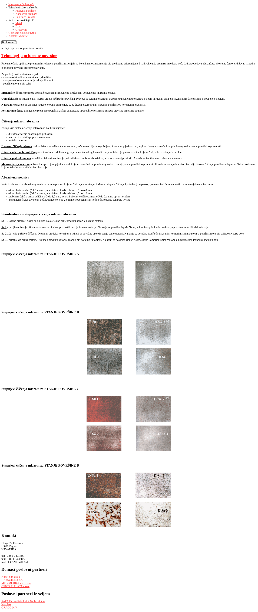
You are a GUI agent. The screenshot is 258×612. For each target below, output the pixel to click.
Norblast (6, 604)
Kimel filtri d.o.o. (11, 576)
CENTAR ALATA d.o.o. (15, 586)
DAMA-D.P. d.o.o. (12, 579)
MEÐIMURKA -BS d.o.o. (16, 583)
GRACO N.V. (9, 607)
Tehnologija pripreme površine (29, 55)
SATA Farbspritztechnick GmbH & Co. (23, 601)
